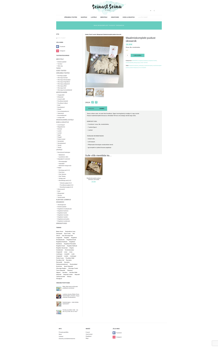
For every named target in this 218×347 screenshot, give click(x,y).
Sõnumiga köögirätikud (63, 81)
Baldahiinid (62, 154)
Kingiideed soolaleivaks (63, 221)
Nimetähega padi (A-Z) (65, 180)
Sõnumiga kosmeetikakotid (64, 90)
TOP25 (58, 68)
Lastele (94, 17)
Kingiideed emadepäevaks (64, 208)
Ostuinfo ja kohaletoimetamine (67, 338)
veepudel (58, 274)
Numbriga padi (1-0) (64, 170)
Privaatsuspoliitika (63, 332)
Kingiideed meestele (62, 215)
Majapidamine (61, 127)
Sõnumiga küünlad (62, 77)
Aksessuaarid (61, 92)
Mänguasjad (100, 34)
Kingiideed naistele (62, 217)
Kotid (58, 105)
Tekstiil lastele (61, 197)
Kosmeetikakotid (61, 115)
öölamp (69, 276)
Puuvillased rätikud (62, 103)
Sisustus (59, 195)
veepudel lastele (68, 274)
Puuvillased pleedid (62, 101)
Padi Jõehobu (62, 174)
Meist (60, 334)
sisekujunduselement (62, 264)
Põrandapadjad (63, 161)
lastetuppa (141, 65)
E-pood (88, 332)
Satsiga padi (62, 178)
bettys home (59, 231)
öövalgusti (59, 278)
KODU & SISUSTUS (62, 122)
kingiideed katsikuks (133, 65)
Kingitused (115, 17)
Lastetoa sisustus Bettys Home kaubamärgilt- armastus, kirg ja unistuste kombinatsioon (71, 295)
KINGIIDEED (135, 60)
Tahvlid (59, 145)
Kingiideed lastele (152, 60)
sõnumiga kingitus (61, 268)
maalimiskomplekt (148, 65)
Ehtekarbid (60, 97)
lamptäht (66, 254)
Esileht (86, 34)
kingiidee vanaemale (62, 248)
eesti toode (67, 233)
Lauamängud (61, 124)
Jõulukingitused (61, 204)
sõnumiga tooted (73, 268)
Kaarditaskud (61, 107)
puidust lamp (60, 258)
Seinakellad (60, 141)
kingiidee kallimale (72, 245)
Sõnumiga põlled (62, 86)
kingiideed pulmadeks (70, 243)
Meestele (103, 17)
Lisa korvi (137, 55)
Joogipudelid (60, 95)
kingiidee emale (60, 245)
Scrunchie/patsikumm (63, 111)
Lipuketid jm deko (63, 157)
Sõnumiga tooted (70, 17)
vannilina (64, 272)
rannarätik (59, 262)
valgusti (58, 272)
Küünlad (59, 129)
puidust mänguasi (134, 67)
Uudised (61, 336)
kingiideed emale (71, 239)
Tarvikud (59, 64)
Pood (90, 34)
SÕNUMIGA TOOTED (63, 73)
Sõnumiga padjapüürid (63, 83)
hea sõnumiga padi (67, 235)
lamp (65, 252)
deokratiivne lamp (70, 231)
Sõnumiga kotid (61, 88)
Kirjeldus (91, 108)
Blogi (87, 338)
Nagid (59, 135)
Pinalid (59, 109)
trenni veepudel (60, 270)
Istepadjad (61, 163)
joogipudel (59, 237)
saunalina (66, 262)
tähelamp (69, 270)
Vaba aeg (60, 66)
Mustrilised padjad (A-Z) (66, 187)
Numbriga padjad (62, 75)
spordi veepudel (68, 266)
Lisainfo (101, 108)
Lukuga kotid (60, 117)
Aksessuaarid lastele (65, 120)
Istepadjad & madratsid (63, 159)
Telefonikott (60, 113)
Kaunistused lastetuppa (63, 152)
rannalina (69, 260)
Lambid (59, 133)
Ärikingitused (61, 223)
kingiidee (66, 237)
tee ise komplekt (142, 67)
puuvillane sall (60, 260)
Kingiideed (88, 336)
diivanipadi (59, 233)
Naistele (84, 17)
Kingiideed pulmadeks (63, 219)
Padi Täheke (62, 176)
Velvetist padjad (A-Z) (66, 183)
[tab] (91, 108)
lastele (66, 256)
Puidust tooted (61, 139)
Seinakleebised (61, 143)
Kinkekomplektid (129, 62)
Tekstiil (59, 147)
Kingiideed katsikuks (143, 60)
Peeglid (59, 137)
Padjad (59, 167)
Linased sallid (61, 99)
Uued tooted (89, 334)
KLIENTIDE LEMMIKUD (63, 199)
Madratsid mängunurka (65, 165)
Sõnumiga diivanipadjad (63, 79)
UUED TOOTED (144, 62)
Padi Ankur (62, 172)
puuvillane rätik (70, 258)
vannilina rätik (73, 272)
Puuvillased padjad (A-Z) (66, 185)
